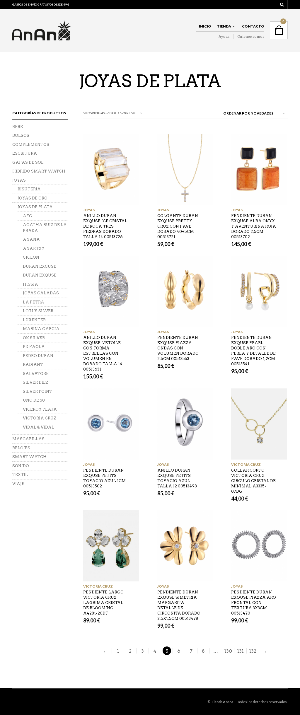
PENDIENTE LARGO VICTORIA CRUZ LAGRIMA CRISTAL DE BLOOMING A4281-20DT (103, 602)
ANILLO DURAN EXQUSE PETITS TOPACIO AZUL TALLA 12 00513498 (177, 478)
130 (228, 651)
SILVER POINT (37, 391)
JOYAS (89, 210)
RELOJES (21, 448)
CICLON (31, 257)
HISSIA (30, 284)
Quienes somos (250, 36)
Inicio (205, 26)
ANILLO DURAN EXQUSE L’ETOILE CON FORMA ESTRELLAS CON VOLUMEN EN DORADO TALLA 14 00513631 (102, 353)
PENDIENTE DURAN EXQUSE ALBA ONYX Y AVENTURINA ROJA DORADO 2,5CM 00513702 (253, 226)
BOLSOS (20, 135)
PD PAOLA (34, 346)
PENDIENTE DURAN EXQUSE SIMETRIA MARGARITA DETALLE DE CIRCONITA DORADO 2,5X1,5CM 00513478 (178, 605)
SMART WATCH (29, 457)
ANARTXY (34, 248)
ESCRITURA (24, 153)
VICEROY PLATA (40, 409)
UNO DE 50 (34, 400)
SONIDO (20, 466)
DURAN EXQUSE (40, 275)
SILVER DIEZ (35, 382)
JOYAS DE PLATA (35, 207)
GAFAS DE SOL (28, 162)
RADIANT (33, 364)
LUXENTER (34, 320)
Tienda (224, 26)
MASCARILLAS (28, 439)
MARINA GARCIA (41, 329)
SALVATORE (36, 373)
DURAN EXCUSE (39, 266)
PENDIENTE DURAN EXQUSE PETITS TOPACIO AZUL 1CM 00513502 (104, 478)
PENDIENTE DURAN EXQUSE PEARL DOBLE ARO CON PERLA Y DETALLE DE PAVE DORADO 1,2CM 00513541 (253, 350)
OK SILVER (34, 338)
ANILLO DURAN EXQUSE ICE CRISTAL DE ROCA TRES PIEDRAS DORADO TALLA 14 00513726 (105, 226)
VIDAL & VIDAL (38, 427)
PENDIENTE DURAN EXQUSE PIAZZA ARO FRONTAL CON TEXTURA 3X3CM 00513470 (253, 602)
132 (252, 651)
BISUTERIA (29, 189)
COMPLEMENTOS (30, 144)
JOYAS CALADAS (41, 293)
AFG (27, 216)
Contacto (253, 26)
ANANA (31, 239)
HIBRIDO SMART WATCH (38, 171)
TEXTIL (20, 474)
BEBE (17, 126)
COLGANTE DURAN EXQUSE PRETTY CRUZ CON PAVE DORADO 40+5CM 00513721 (177, 226)
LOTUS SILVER (38, 311)
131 (240, 651)
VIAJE (18, 484)
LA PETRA (33, 302)
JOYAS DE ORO (32, 198)
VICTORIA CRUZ (246, 464)
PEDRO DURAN (38, 356)
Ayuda (224, 36)
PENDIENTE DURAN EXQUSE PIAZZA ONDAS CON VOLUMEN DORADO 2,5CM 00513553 (178, 348)
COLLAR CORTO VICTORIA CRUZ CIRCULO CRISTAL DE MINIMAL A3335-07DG (253, 481)
